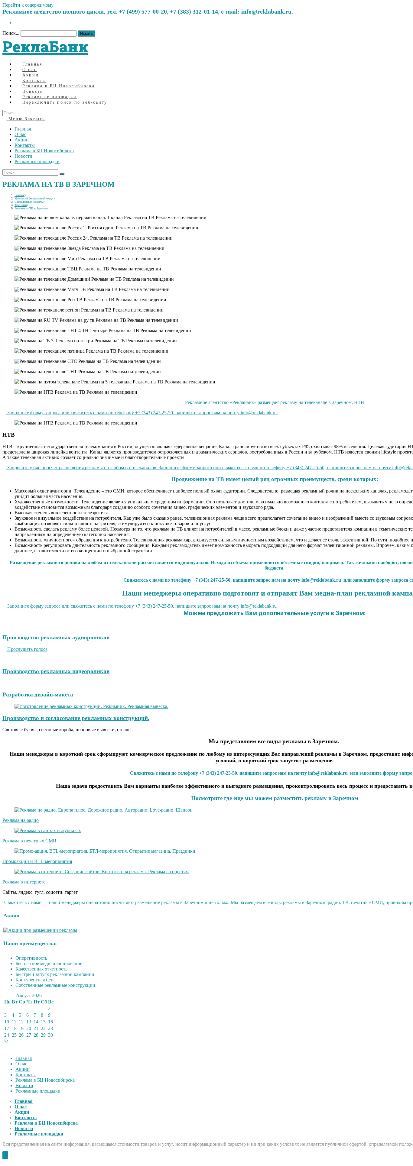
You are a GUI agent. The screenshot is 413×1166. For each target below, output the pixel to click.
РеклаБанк (45, 47)
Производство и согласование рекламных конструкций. (75, 718)
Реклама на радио (20, 820)
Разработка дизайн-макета (37, 694)
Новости (23, 156)
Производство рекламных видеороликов (55, 671)
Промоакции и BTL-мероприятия (37, 861)
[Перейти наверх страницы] (5, 1155)
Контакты (25, 145)
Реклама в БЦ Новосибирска (44, 150)
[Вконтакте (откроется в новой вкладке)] (16, 22)
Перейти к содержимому (28, 5)
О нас (20, 134)
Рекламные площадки (37, 161)
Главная (23, 128)
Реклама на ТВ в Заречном (31, 208)
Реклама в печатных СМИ (29, 840)
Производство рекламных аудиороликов (55, 637)
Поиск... (10, 33)
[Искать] (62, 174)
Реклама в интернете (23, 881)
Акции (22, 139)
